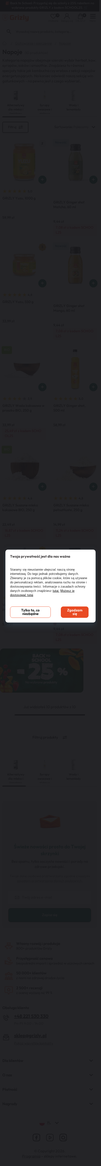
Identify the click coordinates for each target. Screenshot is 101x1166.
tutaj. (56, 591)
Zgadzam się (74, 612)
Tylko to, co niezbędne (30, 612)
